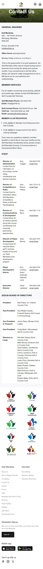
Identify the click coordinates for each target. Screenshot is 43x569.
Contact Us (5, 482)
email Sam (33, 187)
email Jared (34, 288)
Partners (5, 500)
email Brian (33, 215)
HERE (10, 123)
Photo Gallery (6, 503)
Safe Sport (5, 511)
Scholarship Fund (8, 514)
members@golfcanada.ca (17, 113)
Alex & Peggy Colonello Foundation (10, 477)
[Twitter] (13, 561)
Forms (4, 489)
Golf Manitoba (8, 466)
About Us (5, 472)
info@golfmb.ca (8, 48)
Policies (4, 507)
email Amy (33, 163)
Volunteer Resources (29, 479)
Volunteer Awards (28, 475)
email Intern (34, 269)
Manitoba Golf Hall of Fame (11, 496)
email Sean (33, 241)
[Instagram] (8, 561)
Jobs (3, 493)
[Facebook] (3, 561)
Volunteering (26, 472)
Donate (4, 486)
